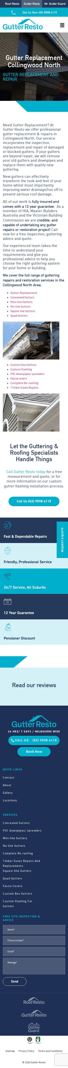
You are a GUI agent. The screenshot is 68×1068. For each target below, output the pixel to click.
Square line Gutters (22, 311)
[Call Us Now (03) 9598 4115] (15, 12)
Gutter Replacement (23, 293)
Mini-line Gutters (21, 302)
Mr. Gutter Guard (54, 4)
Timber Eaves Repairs (24, 387)
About (7, 785)
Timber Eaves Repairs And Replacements (21, 863)
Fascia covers (18, 378)
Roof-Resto (12, 4)
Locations (10, 800)
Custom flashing (21, 369)
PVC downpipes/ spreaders (27, 374)
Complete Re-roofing (24, 383)
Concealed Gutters (22, 297)
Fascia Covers (13, 886)
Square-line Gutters (17, 871)
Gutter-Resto (32, 4)
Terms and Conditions (50, 1051)
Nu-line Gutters (20, 306)
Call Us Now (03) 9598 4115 (39, 12)
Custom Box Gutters (17, 893)
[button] (62, 25)
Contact (9, 777)
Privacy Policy (26, 1051)
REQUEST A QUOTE (62, 539)
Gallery (8, 792)
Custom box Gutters (23, 365)
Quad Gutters (19, 315)
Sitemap (10, 1051)
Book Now (34, 751)
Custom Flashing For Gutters (17, 903)
